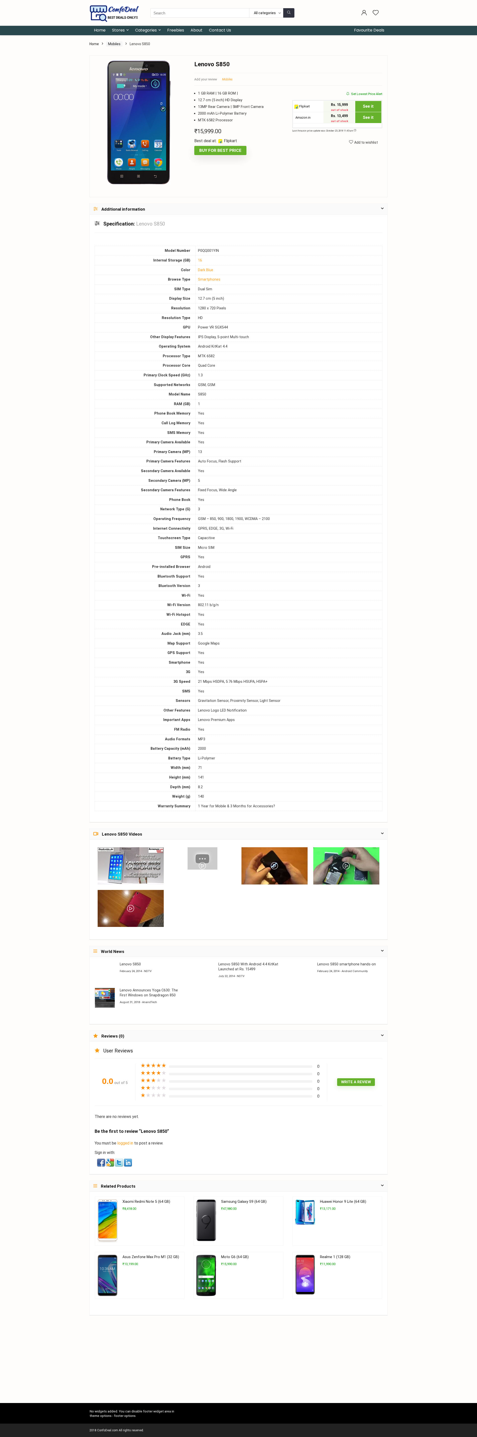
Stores (118, 30)
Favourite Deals (369, 30)
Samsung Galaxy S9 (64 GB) (244, 1202)
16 (200, 260)
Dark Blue (205, 270)
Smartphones (209, 279)
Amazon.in (303, 117)
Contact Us (220, 30)
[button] (101, 1162)
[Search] (288, 13)
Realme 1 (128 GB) (335, 1257)
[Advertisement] (238, 1366)
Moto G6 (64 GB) (235, 1257)
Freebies (175, 30)
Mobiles (114, 44)
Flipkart (304, 106)
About (196, 30)
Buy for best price (220, 150)
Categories (146, 30)
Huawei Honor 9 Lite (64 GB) (343, 1202)
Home (100, 30)
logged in (125, 1143)
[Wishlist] (376, 13)
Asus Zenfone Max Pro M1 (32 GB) (150, 1257)
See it (368, 106)
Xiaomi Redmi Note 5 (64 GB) (146, 1202)
